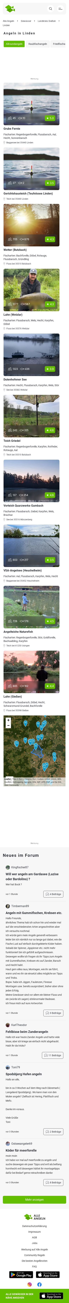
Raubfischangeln (37, 44)
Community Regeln (34, 1255)
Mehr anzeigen (34, 1199)
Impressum (34, 1231)
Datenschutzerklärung (34, 1226)
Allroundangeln (14, 44)
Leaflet (7, 779)
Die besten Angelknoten (34, 1260)
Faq (34, 1266)
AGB (34, 1237)
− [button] (8, 725)
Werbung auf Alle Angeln (34, 1249)
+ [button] (8, 720)
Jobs (34, 1243)
